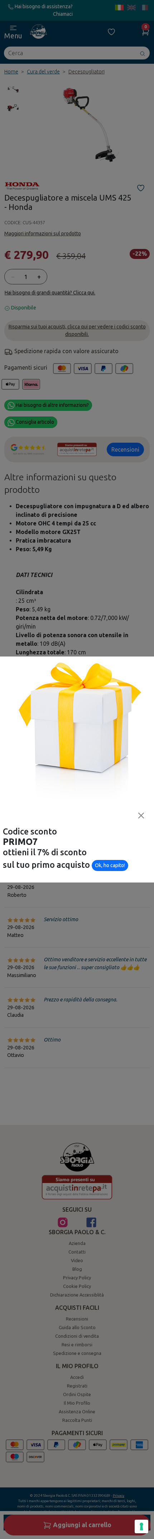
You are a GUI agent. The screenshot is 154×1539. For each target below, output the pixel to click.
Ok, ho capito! (110, 865)
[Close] (141, 815)
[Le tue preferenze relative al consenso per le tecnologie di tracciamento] (141, 1526)
